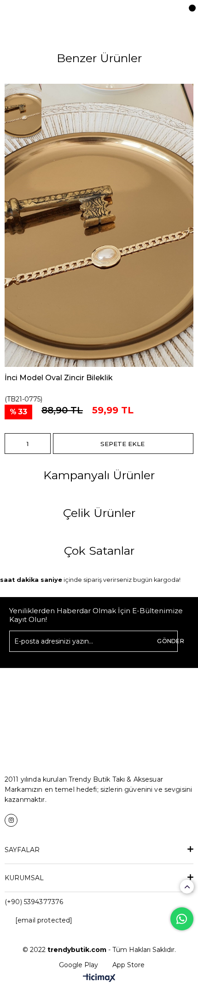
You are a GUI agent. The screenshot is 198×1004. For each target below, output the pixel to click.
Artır (44, 443)
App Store (128, 965)
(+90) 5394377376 (34, 902)
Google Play (78, 965)
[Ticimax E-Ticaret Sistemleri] (99, 978)
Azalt (11, 443)
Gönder (170, 641)
